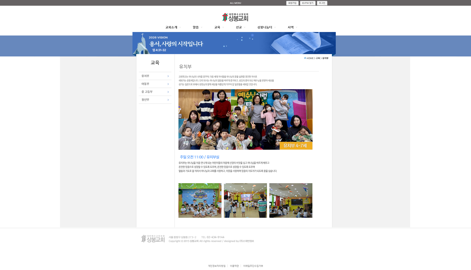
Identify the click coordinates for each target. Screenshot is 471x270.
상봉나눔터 (264, 27)
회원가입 (292, 3)
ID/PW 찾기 (307, 3)
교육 (217, 27)
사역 (291, 27)
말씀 (196, 27)
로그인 (322, 3)
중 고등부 (147, 91)
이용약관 (234, 265)
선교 (239, 27)
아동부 (145, 83)
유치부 (145, 75)
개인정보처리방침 (217, 265)
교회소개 (171, 27)
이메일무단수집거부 (253, 265)
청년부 (145, 99)
